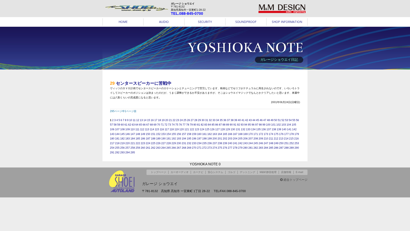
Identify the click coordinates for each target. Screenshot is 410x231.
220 (127, 143)
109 (127, 129)
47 (264, 120)
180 (112, 138)
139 (279, 129)
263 (158, 147)
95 (249, 124)
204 (235, 138)
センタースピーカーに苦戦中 (143, 83)
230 (179, 143)
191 (168, 138)
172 (261, 134)
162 (209, 134)
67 (147, 124)
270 (194, 147)
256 (122, 147)
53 (286, 120)
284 (266, 147)
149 (143, 134)
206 (245, 138)
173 (266, 134)
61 (125, 124)
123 (197, 129)
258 (132, 147)
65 (140, 124)
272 (204, 147)
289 (291, 147)
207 (250, 138)
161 (204, 134)
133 (248, 129)
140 (284, 129)
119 (176, 129)
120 (181, 129)
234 (199, 143)
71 (162, 124)
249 (276, 143)
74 (173, 124)
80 (194, 124)
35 (221, 120)
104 (289, 124)
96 (253, 124)
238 (220, 143)
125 (207, 129)
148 (138, 134)
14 (145, 120)
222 (138, 143)
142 (294, 129)
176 (281, 134)
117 (167, 129)
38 (232, 120)
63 (133, 124)
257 (127, 147)
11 (134, 120)
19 (163, 120)
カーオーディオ (180, 172)
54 (290, 120)
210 (266, 138)
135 (258, 129)
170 (250, 134)
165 (225, 134)
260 (143, 147)
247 (266, 143)
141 (289, 129)
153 (163, 134)
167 (235, 134)
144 (117, 134)
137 (268, 129)
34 (217, 120)
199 (209, 138)
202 (225, 138)
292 (117, 152)
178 (291, 134)
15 (148, 120)
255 (117, 147)
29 (199, 120)
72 (165, 124)
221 (132, 143)
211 (271, 138)
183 (127, 138)
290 (296, 147)
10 (130, 120)
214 (286, 138)
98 (260, 124)
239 (225, 143)
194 (184, 138)
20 (166, 120)
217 (112, 143)
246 (261, 143)
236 (209, 143)
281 (250, 147)
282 (255, 147)
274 (214, 147)
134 (253, 129)
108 (122, 129)
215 (291, 138)
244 (250, 143)
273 (209, 147)
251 (286, 143)
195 (189, 138)
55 (293, 120)
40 (239, 120)
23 (177, 120)
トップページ (158, 172)
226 (158, 143)
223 (143, 143)
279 (240, 147)
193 (179, 138)
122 (192, 129)
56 (297, 120)
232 (189, 143)
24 (181, 120)
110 (132, 129)
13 (141, 120)
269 (189, 147)
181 (117, 138)
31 (206, 120)
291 (112, 152)
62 (129, 124)
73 (169, 124)
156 (179, 134)
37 (228, 120)
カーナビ (198, 172)
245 (255, 143)
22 (174, 120)
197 (199, 138)
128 (222, 129)
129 (228, 129)
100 (268, 124)
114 (152, 129)
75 (176, 124)
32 (210, 120)
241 (235, 143)
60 (122, 124)
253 (296, 143)
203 (230, 138)
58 (115, 124)
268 (184, 147)
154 (168, 134)
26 (188, 120)
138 (274, 129)
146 (127, 134)
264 (163, 147)
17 (155, 120)
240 (230, 143)
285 (271, 147)
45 (257, 120)
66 (144, 124)
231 (184, 143)
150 (148, 134)
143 (112, 134)
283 (261, 147)
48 (268, 120)
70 (158, 124)
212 (276, 138)
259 (138, 147)
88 (224, 124)
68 (151, 124)
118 (172, 129)
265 (168, 147)
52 (282, 120)
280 (245, 147)
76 (180, 124)
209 (261, 138)
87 (220, 124)
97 (256, 124)
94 (245, 124)
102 (278, 124)
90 (231, 124)
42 (246, 120)
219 (122, 143)
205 (240, 138)
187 (148, 138)
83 (205, 124)
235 (204, 143)
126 (212, 129)
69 (155, 124)
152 (158, 134)
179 (296, 134)
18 (159, 120)
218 (117, 143)
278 (235, 147)
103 (283, 124)
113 (147, 129)
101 (273, 124)
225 (153, 143)
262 (153, 147)
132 (243, 129)
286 (276, 147)
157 (184, 134)
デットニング (247, 172)
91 (234, 124)
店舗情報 (286, 172)
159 (194, 134)
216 (296, 138)
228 (168, 143)
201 (220, 138)
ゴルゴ (231, 172)
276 (225, 147)
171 (255, 134)
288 (286, 147)
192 (173, 138)
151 (153, 134)
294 (127, 152)
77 (184, 124)
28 (195, 120)
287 (281, 147)
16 (152, 120)
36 (224, 120)
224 (148, 143)
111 (137, 129)
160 (199, 134)
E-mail (299, 172)
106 (112, 129)
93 (242, 124)
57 (111, 124)
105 (294, 124)
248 (271, 143)
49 (272, 120)
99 (263, 124)
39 (235, 120)
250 (281, 143)
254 (112, 147)
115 (157, 129)
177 (286, 134)
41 (243, 120)
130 (233, 129)
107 (117, 129)
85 (213, 124)
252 (291, 143)
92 (238, 124)
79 (191, 124)
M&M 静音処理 (268, 172)
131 (238, 129)
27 (192, 120)
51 (279, 120)
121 (186, 129)
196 (194, 138)
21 (170, 120)
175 (276, 134)
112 (142, 129)
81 (198, 124)
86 (216, 124)
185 (138, 138)
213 (281, 138)
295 (132, 152)
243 (245, 143)
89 (227, 124)
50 (275, 120)
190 (163, 138)
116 (162, 129)
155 (173, 134)
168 (240, 134)
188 (153, 138)
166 (230, 134)
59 (118, 124)
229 (173, 143)
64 (136, 124)
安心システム (215, 172)
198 (204, 138)
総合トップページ (295, 179)
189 (158, 138)
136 (263, 129)
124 (202, 129)
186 (143, 138)
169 (245, 134)
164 (220, 134)
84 (209, 124)
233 (194, 143)
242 (240, 143)
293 (122, 152)
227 (163, 143)
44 (253, 120)
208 (255, 138)
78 (187, 124)
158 (189, 134)
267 (179, 147)
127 (217, 129)
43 (250, 120)
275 (220, 147)
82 (202, 124)
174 (271, 134)
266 (173, 147)
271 (199, 147)
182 (122, 138)
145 (122, 134)
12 (137, 120)
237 (214, 143)
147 (132, 134)
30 (203, 120)
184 (132, 138)
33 (213, 120)
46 (261, 120)
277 (230, 147)
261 (148, 147)
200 (214, 138)
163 (214, 134)
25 (184, 120)
